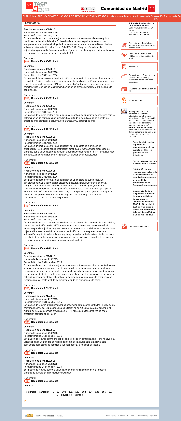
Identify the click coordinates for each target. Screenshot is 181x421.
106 (104, 392)
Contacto (130, 416)
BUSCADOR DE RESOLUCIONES (75, 16)
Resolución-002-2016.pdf (44, 205)
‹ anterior (44, 392)
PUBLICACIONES (47, 16)
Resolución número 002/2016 (39, 171)
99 (58, 392)
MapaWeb (153, 416)
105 (97, 392)
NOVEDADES (100, 16)
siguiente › (66, 395)
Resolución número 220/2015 (39, 256)
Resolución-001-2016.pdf (44, 248)
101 (71, 392)
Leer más (29, 66)
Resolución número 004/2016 (39, 106)
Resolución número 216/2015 (39, 330)
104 (90, 392)
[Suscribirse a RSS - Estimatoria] (25, 401)
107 (110, 392)
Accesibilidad (141, 416)
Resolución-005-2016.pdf (44, 98)
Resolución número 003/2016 (39, 137)
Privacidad (121, 416)
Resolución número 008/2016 (39, 29)
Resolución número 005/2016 (39, 69)
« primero (31, 392)
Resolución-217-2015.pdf (44, 322)
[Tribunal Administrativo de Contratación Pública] (38, 7)
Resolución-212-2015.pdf (44, 381)
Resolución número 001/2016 (39, 213)
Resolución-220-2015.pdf (44, 288)
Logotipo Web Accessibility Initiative (29, 414)
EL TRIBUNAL (29, 16)
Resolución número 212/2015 (39, 361)
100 (64, 392)
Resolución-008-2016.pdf (44, 61)
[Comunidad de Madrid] (125, 11)
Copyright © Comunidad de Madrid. (49, 416)
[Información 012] (86, 11)
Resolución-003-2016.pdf (44, 163)
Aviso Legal (110, 416)
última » (79, 395)
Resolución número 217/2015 (39, 296)
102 (77, 392)
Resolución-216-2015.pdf (44, 353)
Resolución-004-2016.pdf (44, 129)
